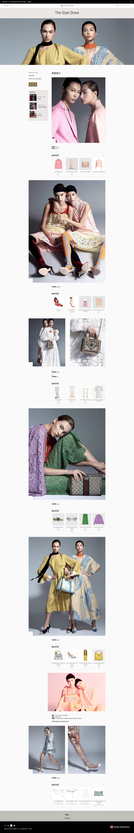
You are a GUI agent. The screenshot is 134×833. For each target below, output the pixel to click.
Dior (57, 376)
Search (11, 6)
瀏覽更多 (29, 1)
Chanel (58, 778)
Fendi (57, 640)
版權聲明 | (14, 828)
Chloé (57, 372)
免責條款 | (6, 828)
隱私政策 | (10, 828)
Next (104, 155)
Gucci (57, 504)
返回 (132, 819)
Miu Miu (58, 286)
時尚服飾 (67, 818)
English (117, 5)
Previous (101, 155)
